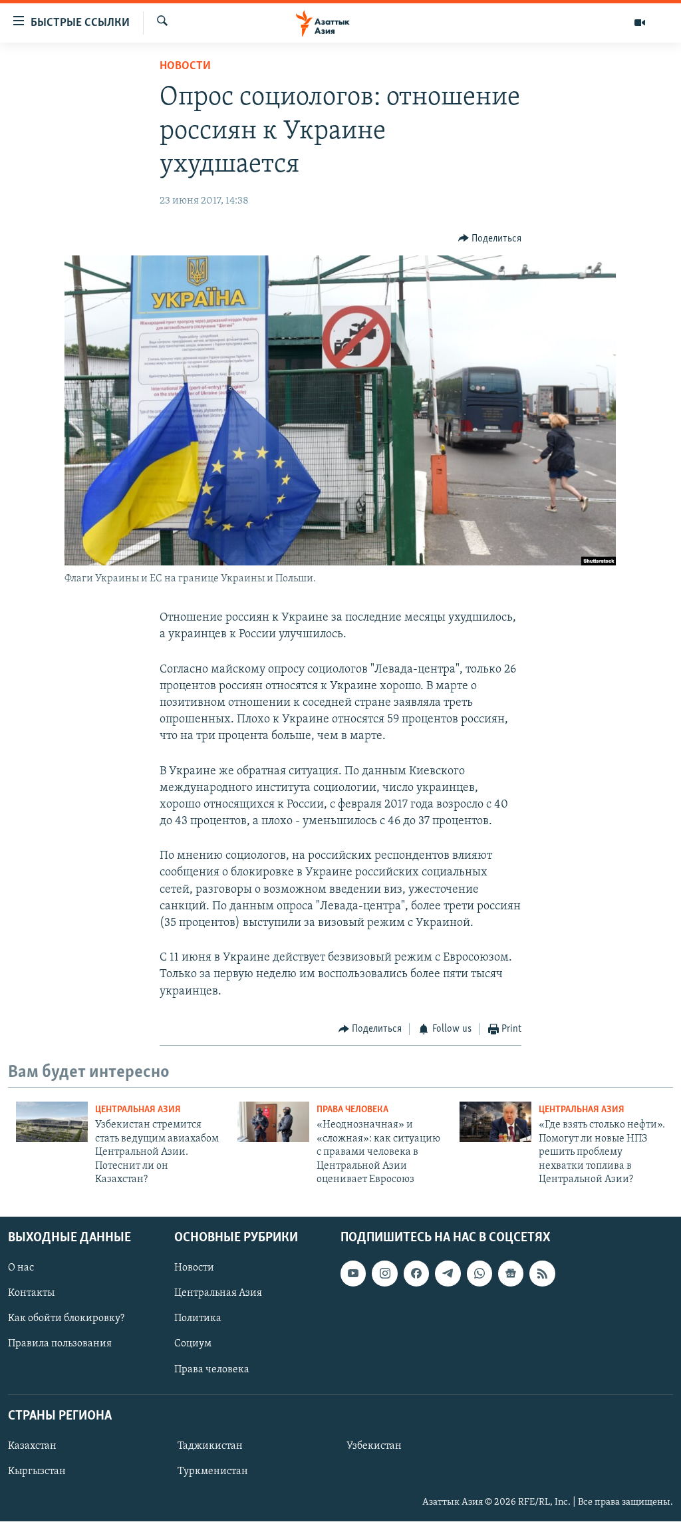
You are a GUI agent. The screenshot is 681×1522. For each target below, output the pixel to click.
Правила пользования (60, 1344)
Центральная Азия (138, 1110)
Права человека (352, 1110)
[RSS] (542, 1274)
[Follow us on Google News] (510, 1274)
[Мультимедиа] (640, 22)
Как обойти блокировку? (66, 1319)
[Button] (490, 238)
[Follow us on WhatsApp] (479, 1274)
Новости (185, 67)
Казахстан (32, 1446)
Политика (197, 1319)
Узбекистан (374, 1446)
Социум (192, 1344)
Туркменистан (213, 1471)
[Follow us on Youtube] (353, 1274)
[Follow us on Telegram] (447, 1274)
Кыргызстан (37, 1471)
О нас (21, 1268)
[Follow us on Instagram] (384, 1274)
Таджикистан (210, 1446)
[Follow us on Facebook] (416, 1274)
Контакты (31, 1294)
